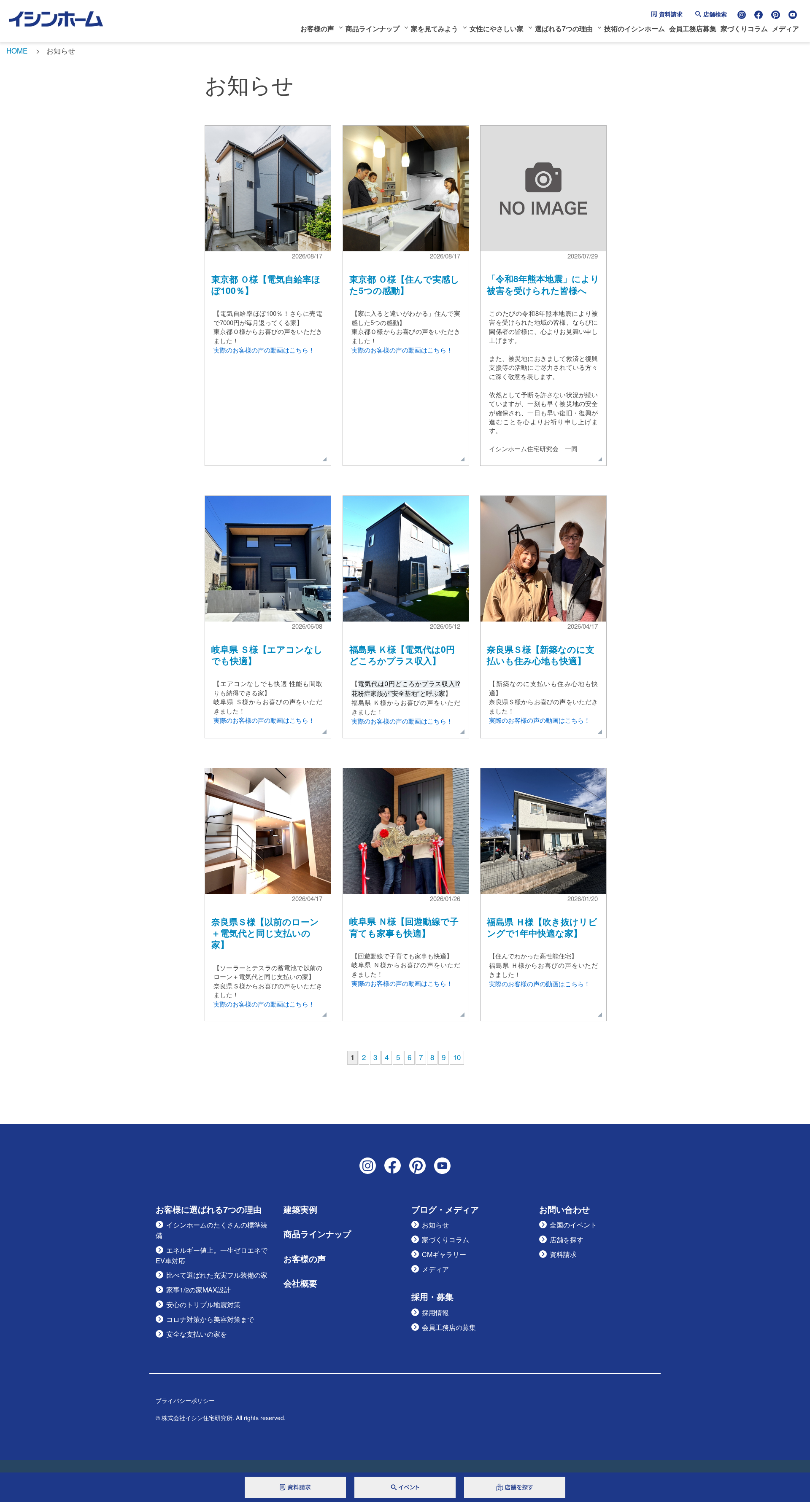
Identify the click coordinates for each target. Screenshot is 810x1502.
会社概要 (300, 1283)
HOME (16, 50)
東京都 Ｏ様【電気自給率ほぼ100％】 (266, 284)
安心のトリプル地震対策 (203, 1304)
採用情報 (435, 1312)
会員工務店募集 (692, 28)
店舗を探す (566, 1239)
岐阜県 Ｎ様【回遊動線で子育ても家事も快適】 (404, 927)
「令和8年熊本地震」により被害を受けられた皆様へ (543, 284)
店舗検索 (715, 14)
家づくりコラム (744, 28)
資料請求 (671, 14)
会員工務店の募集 (449, 1327)
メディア (785, 28)
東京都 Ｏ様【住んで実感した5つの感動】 (404, 284)
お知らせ (435, 1225)
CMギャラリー (444, 1254)
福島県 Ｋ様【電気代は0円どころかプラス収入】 (402, 655)
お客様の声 (317, 28)
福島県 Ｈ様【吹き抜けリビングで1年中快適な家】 (542, 927)
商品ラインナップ (373, 28)
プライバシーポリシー (185, 1400)
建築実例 (300, 1209)
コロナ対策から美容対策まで (210, 1319)
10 (457, 1057)
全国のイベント (573, 1225)
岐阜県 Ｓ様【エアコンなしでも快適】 (267, 655)
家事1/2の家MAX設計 (198, 1290)
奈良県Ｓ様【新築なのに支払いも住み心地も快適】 (540, 655)
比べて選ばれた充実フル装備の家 (216, 1275)
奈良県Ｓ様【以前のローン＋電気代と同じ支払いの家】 (265, 933)
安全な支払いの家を (196, 1334)
